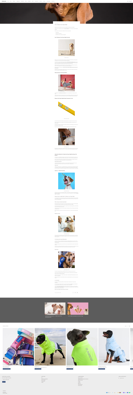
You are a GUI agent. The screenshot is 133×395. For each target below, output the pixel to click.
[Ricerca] (129, 1)
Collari (25, 1)
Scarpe (32, 1)
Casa (8, 1)
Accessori (41, 1)
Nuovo (10, 1)
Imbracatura (22, 1)
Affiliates (42, 382)
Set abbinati (29, 1)
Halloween (14, 1)
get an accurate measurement (60, 286)
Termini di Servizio (80, 385)
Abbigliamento (18, 1)
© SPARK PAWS (4, 392)
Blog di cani (79, 383)
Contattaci (79, 382)
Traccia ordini (53, 1)
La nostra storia (48, 1)
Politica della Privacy (80, 384)
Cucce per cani (36, 1)
